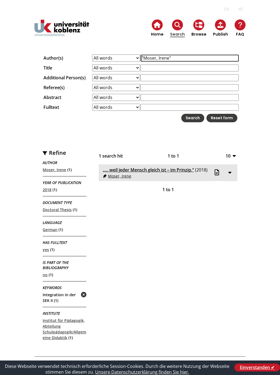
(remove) (73, 295)
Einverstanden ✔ (257, 367)
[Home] (61, 32)
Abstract (52, 97)
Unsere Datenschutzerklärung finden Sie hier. (142, 372)
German (50, 229)
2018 (47, 189)
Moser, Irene (54, 169)
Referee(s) (54, 88)
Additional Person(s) (64, 78)
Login (241, 9)
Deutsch (227, 9)
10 (228, 156)
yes (46, 249)
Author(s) (53, 58)
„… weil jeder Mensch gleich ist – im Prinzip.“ (148, 170)
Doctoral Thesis (57, 209)
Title (47, 68)
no (45, 274)
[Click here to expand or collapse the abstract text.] (230, 172)
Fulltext (51, 107)
